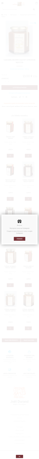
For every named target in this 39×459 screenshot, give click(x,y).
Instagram (26, 228)
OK (19, 456)
